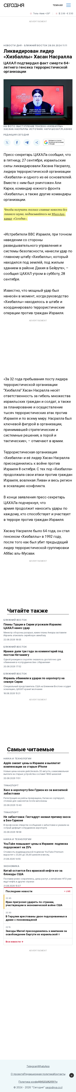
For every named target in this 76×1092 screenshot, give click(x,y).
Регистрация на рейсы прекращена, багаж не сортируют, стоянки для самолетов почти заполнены (34, 799)
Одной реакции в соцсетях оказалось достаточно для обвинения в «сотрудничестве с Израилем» (32, 661)
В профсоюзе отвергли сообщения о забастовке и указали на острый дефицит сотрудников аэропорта (36, 826)
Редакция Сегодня (16, 134)
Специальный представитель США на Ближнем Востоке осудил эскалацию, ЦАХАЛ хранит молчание (37, 687)
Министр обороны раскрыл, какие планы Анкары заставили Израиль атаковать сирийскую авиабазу (35, 634)
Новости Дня (13, 45)
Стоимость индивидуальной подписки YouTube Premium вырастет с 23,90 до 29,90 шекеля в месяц (33, 853)
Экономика (11, 866)
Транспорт (11, 785)
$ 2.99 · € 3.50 (66, 13)
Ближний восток (15, 620)
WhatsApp (44, 1066)
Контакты (59, 1073)
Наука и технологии (17, 758)
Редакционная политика (39, 1073)
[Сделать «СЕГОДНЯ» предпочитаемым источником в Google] (53, 142)
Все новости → (14, 941)
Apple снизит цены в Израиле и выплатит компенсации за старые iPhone (32, 764)
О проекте (17, 1073)
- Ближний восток (35, 45)
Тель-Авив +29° (41, 13)
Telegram (32, 1066)
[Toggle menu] (68, 5)
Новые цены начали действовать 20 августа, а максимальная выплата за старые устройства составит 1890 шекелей (36, 772)
